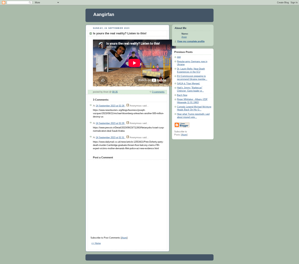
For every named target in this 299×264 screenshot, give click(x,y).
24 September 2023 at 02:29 (110, 123)
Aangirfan (103, 14)
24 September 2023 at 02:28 (110, 106)
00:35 (115, 92)
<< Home (96, 243)
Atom (124, 238)
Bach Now (182, 95)
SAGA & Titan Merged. (188, 83)
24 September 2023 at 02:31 (110, 137)
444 (179, 57)
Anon (184, 37)
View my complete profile (191, 41)
